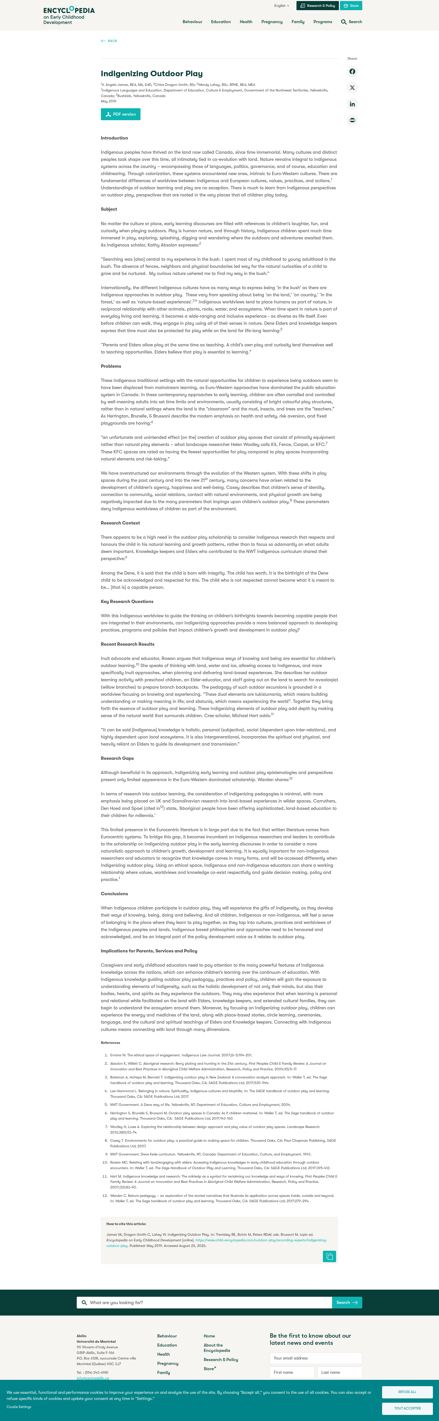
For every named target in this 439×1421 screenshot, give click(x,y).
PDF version (124, 114)
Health (163, 1354)
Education (167, 1345)
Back (112, 41)
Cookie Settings (19, 1407)
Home (209, 1336)
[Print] (352, 120)
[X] (352, 88)
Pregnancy (168, 1363)
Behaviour (167, 1336)
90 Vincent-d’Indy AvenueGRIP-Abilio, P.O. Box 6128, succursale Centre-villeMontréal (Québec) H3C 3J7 (106, 1355)
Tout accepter (407, 1408)
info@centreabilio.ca (93, 1378)
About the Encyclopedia (217, 1348)
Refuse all (407, 1392)
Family (163, 1372)
